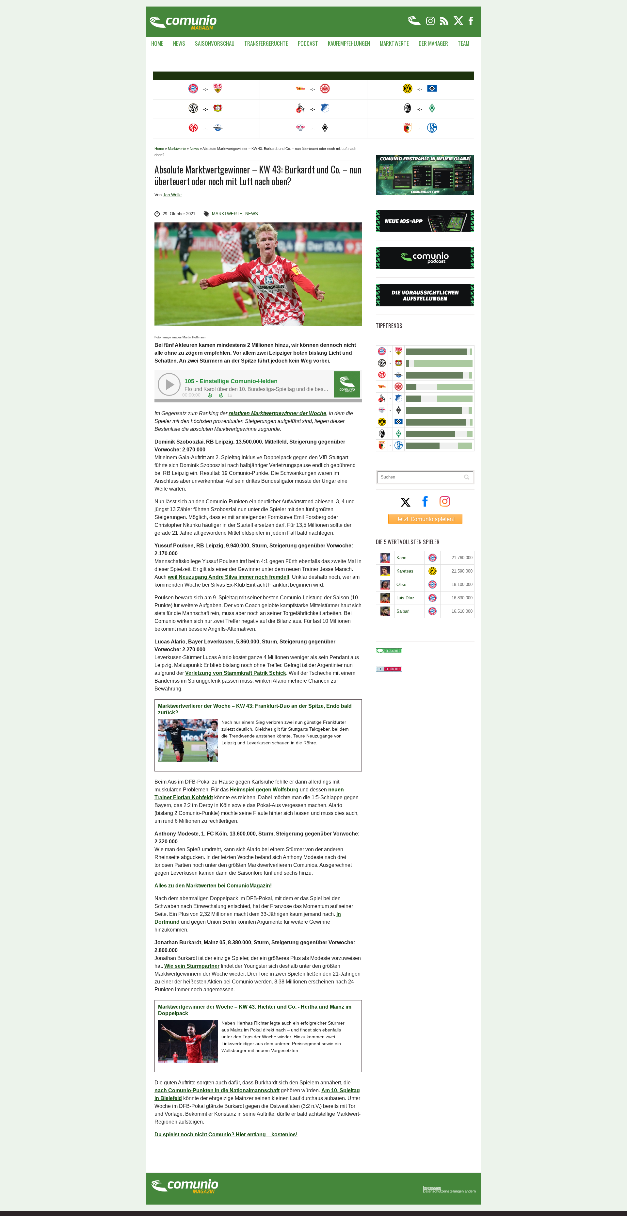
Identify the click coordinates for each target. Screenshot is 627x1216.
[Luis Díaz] (385, 598)
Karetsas (404, 571)
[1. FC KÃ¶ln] (382, 398)
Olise (401, 584)
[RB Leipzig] (382, 410)
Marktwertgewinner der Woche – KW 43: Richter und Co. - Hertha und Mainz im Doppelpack (254, 1010)
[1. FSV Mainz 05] (382, 375)
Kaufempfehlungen (349, 43)
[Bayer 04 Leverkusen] (398, 363)
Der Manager (433, 43)
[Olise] (385, 585)
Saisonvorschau (214, 43)
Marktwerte (394, 43)
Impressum (432, 1188)
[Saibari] (385, 611)
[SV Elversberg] (382, 363)
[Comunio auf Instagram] (431, 24)
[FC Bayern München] (432, 558)
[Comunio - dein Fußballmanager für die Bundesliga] (415, 24)
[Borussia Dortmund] (382, 422)
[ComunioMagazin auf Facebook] (471, 24)
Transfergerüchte (266, 43)
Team (463, 43)
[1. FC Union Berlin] (382, 386)
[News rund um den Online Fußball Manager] (183, 20)
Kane (401, 557)
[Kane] (385, 558)
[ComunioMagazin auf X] (459, 24)
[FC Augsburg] (382, 445)
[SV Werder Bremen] (398, 434)
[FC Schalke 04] (398, 445)
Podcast (308, 43)
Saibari (403, 611)
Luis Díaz (405, 597)
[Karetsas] (385, 571)
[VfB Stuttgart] (398, 351)
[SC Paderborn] (398, 375)
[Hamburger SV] (398, 422)
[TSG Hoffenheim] (398, 398)
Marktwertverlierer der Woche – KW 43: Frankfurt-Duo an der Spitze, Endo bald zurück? (255, 709)
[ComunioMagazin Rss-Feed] (444, 24)
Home (157, 43)
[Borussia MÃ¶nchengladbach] (398, 410)
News (179, 43)
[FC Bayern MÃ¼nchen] (382, 351)
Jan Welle (172, 194)
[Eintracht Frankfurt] (398, 386)
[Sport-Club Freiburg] (382, 434)
